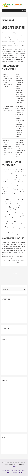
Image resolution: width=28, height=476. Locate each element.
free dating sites (6, 390)
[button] (22, 10)
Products (7, 472)
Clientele (14, 472)
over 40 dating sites (7, 420)
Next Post (14, 273)
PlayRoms (5, 423)
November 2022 (6, 349)
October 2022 (6, 352)
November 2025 (6, 346)
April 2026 (5, 343)
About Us (10, 470)
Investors (17, 470)
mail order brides (7, 417)
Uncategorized (6, 425)
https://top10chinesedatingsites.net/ (12, 403)
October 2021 (6, 354)
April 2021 (5, 365)
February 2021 (6, 371)
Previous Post (14, 269)
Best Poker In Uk (7, 306)
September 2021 (6, 357)
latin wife (4, 409)
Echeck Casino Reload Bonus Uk (11, 309)
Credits (14, 466)
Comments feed (6, 447)
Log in (3, 441)
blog (3, 384)
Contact (21, 472)
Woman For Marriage (8, 428)
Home (4, 470)
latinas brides (6, 412)
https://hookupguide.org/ (9, 401)
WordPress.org (6, 450)
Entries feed (5, 444)
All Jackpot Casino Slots (9, 303)
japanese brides (6, 406)
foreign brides (6, 387)
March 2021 (5, 368)
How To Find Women (8, 392)
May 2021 (4, 363)
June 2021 (5, 360)
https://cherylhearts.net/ (9, 398)
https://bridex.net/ (7, 395)
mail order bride (6, 414)
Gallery (23, 470)
